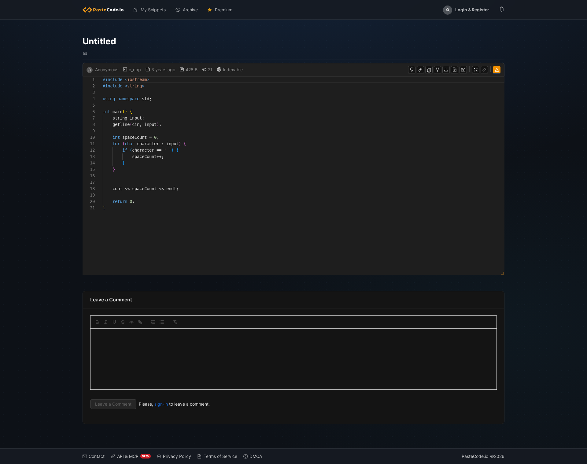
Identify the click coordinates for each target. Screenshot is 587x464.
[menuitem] (105, 10)
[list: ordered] (153, 322)
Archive (190, 9)
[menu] (293, 10)
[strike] (123, 322)
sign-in (161, 404)
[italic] (106, 322)
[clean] (175, 322)
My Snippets (153, 9)
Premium (223, 9)
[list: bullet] (161, 322)
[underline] (114, 322)
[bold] (97, 322)
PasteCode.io (475, 456)
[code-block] (131, 322)
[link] (140, 322)
